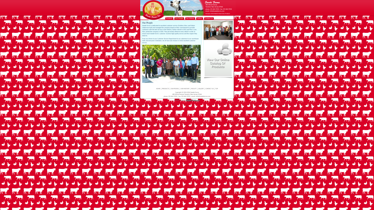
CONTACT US (209, 89)
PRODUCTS (165, 89)
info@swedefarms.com (203, 96)
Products (169, 18)
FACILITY (193, 89)
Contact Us (209, 18)
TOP (216, 89)
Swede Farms (153, 7)
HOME (158, 89)
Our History (190, 18)
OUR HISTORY (185, 89)
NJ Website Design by (180, 100)
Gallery (199, 18)
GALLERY (201, 89)
